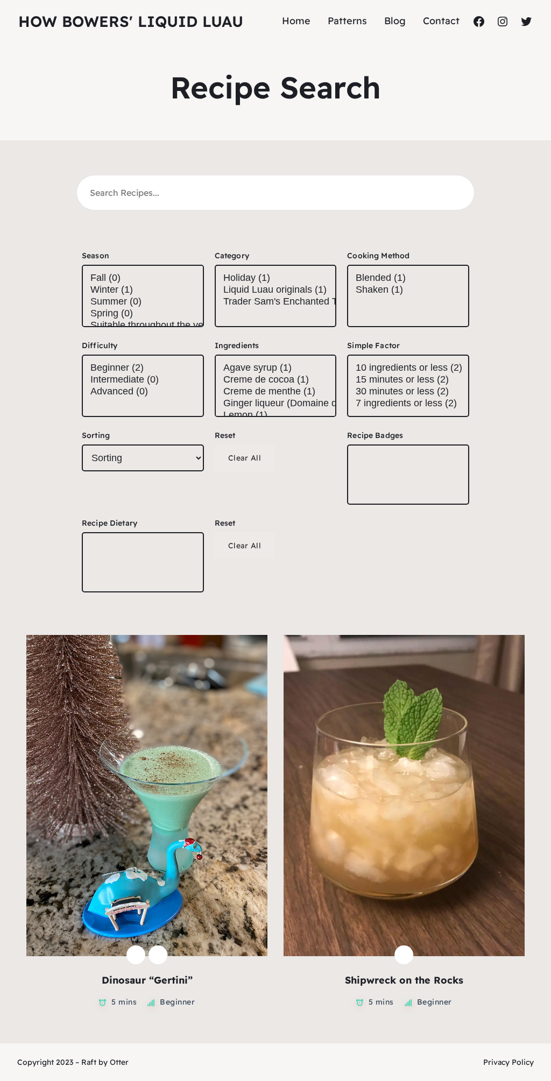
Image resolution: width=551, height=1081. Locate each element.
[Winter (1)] (142, 290)
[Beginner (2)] (142, 368)
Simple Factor (373, 345)
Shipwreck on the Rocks (404, 980)
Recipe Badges (375, 435)
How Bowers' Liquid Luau (130, 21)
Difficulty (100, 345)
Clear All (245, 458)
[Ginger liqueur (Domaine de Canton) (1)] (275, 403)
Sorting (96, 435)
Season (95, 255)
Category (232, 255)
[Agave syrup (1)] (275, 368)
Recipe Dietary (109, 523)
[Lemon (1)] (275, 415)
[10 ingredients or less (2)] (408, 368)
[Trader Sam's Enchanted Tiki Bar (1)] (275, 302)
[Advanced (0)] (142, 392)
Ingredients (237, 345)
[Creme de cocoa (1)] (275, 380)
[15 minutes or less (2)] (408, 380)
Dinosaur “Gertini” (147, 980)
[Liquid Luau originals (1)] (275, 290)
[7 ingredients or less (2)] (408, 403)
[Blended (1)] (408, 278)
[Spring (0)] (142, 314)
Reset (225, 435)
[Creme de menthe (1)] (275, 392)
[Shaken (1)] (408, 290)
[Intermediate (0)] (142, 380)
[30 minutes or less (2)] (408, 392)
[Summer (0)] (142, 302)
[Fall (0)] (142, 278)
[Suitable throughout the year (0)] (142, 325)
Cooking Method (378, 255)
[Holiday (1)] (275, 278)
